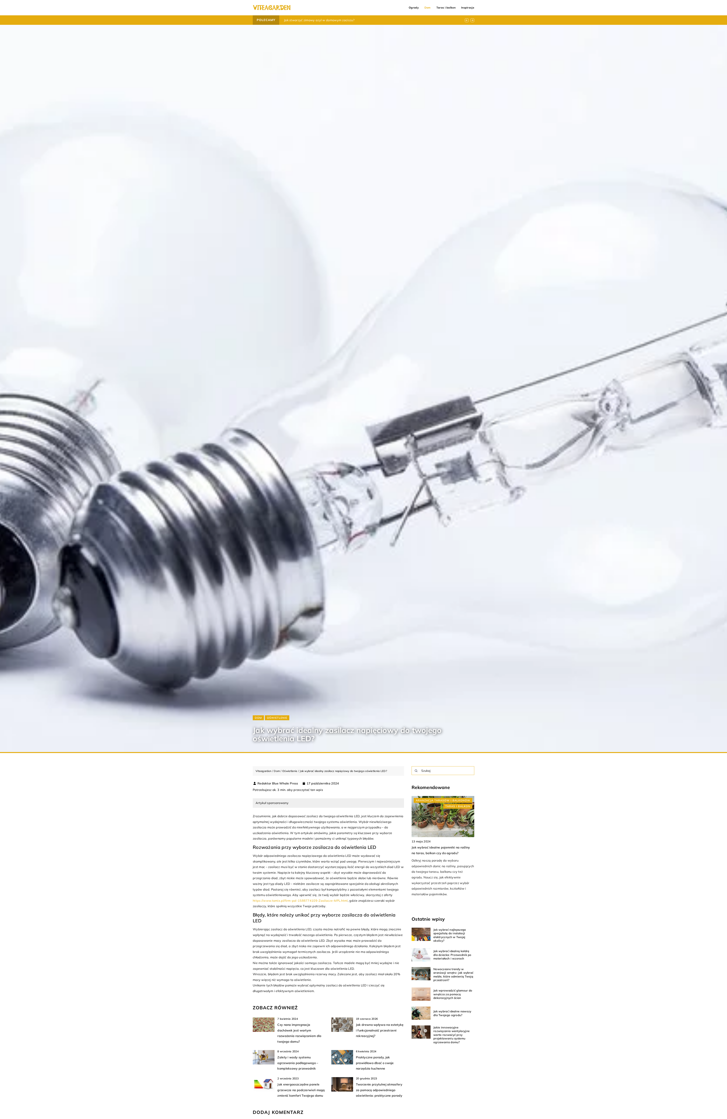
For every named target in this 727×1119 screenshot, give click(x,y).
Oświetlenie (277, 717)
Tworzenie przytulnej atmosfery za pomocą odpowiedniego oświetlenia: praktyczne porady (379, 1089)
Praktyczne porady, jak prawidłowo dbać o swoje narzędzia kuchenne (375, 1062)
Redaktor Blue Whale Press (277, 783)
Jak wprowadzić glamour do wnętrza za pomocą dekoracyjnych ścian (452, 994)
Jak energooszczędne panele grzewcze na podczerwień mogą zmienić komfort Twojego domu (301, 1089)
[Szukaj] (416, 770)
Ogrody (414, 7)
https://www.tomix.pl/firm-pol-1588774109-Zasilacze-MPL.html (300, 900)
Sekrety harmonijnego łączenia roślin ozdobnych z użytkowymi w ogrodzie (338, 20)
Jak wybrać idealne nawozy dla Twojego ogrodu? (452, 1013)
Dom (427, 7)
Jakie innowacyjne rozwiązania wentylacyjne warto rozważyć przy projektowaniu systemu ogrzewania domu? (451, 1034)
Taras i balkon (446, 7)
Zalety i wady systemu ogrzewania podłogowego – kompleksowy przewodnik (297, 1062)
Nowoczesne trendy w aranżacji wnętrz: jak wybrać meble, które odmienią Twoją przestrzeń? (453, 974)
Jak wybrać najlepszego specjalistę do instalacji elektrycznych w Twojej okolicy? (449, 935)
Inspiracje (467, 7)
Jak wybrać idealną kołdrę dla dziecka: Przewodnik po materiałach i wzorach (452, 954)
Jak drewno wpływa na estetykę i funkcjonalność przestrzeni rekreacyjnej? (380, 1030)
